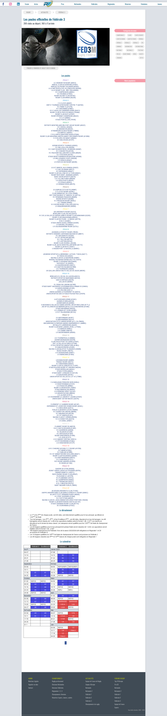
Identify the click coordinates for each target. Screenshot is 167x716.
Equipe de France (132, 39)
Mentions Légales (33, 681)
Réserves (128, 4)
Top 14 (141, 58)
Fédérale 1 (119, 43)
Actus (36, 4)
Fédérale (141, 39)
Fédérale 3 (61, 12)
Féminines (144, 4)
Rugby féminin (126, 54)
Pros (62, 4)
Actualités (44, 12)
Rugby (28, 12)
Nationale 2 (130, 50)
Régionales (111, 4)
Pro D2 (117, 684)
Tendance (119, 58)
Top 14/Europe (119, 681)
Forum (27, 4)
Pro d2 (118, 54)
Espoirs (117, 707)
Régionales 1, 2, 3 (57, 691)
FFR (142, 43)
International (139, 46)
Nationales (77, 4)
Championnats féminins (59, 694)
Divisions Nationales (58, 684)
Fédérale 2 (127, 43)
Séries (134, 54)
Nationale (119, 50)
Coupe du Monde (121, 39)
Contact (30, 688)
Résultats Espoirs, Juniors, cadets (62, 698)
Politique (140, 50)
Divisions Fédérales (57, 688)
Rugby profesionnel (57, 681)
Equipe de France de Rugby (93, 681)
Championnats (120, 35)
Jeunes (160, 4)
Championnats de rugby (92, 704)
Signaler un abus (33, 684)
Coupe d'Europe (139, 35)
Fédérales (94, 4)
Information (128, 46)
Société (141, 54)
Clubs (129, 35)
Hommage (119, 46)
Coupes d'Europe (90, 684)
